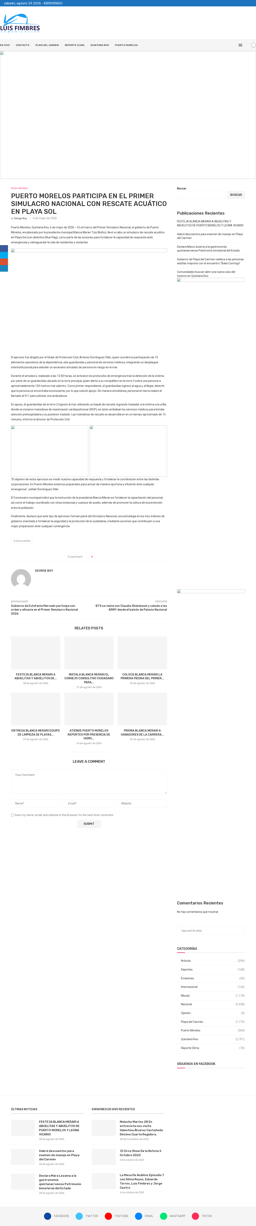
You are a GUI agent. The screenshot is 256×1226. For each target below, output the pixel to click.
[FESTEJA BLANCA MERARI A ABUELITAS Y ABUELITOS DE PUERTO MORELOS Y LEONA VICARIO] (35, 652)
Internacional (213, 986)
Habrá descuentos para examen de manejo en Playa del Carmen (59, 1155)
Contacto (22, 45)
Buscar (181, 188)
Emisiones (213, 978)
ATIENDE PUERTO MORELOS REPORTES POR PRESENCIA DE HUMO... (89, 734)
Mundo (213, 995)
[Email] (242, 3)
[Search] (247, 45)
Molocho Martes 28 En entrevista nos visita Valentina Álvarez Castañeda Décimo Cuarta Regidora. (141, 1128)
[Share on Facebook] (99, 556)
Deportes (213, 969)
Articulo (213, 960)
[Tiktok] (251, 3)
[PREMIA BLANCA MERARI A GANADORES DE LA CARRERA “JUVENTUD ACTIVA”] (142, 709)
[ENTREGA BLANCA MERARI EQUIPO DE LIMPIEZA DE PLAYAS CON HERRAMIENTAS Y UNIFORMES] (35, 709)
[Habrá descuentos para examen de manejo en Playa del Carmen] (23, 1157)
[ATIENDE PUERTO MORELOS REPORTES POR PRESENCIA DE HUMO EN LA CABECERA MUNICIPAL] (89, 709)
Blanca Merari (22, 541)
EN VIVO (5, 45)
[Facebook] (228, 3)
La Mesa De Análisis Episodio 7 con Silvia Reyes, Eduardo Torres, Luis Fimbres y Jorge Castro (142, 1181)
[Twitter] (233, 3)
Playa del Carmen (47, 45)
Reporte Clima (74, 45)
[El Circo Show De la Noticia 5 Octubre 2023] (104, 1157)
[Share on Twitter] (103, 556)
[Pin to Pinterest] (107, 556)
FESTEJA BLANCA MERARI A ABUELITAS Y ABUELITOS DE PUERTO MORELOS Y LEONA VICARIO (59, 1128)
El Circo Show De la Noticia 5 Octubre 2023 (140, 1153)
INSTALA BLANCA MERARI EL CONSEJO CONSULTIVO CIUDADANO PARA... (89, 678)
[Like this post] (95, 556)
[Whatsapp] (246, 3)
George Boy (20, 218)
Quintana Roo (99, 45)
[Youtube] (237, 3)
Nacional (213, 1004)
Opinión (213, 1013)
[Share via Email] (110, 556)
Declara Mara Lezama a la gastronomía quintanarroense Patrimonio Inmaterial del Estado (60, 1182)
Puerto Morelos (126, 45)
